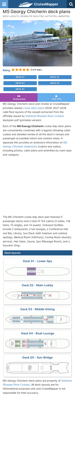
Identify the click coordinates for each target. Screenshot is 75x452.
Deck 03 (20, 83)
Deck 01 (20, 77)
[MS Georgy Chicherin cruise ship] (37, 42)
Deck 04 (54, 83)
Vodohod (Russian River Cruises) (44, 115)
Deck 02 (54, 77)
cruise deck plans (33, 107)
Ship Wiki (56, 99)
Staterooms (19, 99)
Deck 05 (20, 89)
